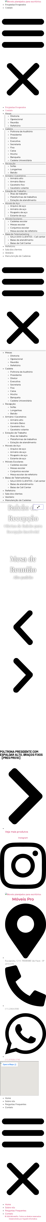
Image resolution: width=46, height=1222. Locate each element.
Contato (9, 7)
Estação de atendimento (23, 200)
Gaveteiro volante (19, 188)
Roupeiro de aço (18, 212)
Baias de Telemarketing (17, 234)
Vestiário (9, 253)
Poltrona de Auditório (21, 131)
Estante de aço (18, 215)
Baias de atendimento (21, 240)
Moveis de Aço (12, 203)
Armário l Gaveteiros (15, 176)
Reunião (14, 122)
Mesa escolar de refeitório (23, 231)
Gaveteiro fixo (17, 185)
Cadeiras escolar (18, 221)
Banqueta (15, 157)
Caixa (13, 151)
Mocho (14, 154)
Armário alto (16, 178)
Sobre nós (10, 1101)
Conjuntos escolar (19, 228)
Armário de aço (18, 209)
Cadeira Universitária (21, 160)
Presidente (16, 135)
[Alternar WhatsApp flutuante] (36, 1215)
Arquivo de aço (18, 206)
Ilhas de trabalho (18, 194)
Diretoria (14, 116)
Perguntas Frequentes (15, 4)
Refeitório (15, 126)
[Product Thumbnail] (38, 507)
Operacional (16, 119)
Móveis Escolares (13, 219)
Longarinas (16, 169)
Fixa (12, 147)
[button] (23, 56)
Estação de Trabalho (15, 191)
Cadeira (9, 129)
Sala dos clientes (13, 249)
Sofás (13, 166)
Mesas (8, 113)
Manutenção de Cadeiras (18, 256)
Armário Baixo (17, 181)
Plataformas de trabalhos (23, 197)
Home (8, 1098)
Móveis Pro (23, 899)
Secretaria (15, 144)
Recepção (10, 163)
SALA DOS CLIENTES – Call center (27, 237)
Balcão (13, 172)
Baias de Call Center (20, 243)
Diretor (14, 138)
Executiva (15, 141)
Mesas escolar (17, 224)
